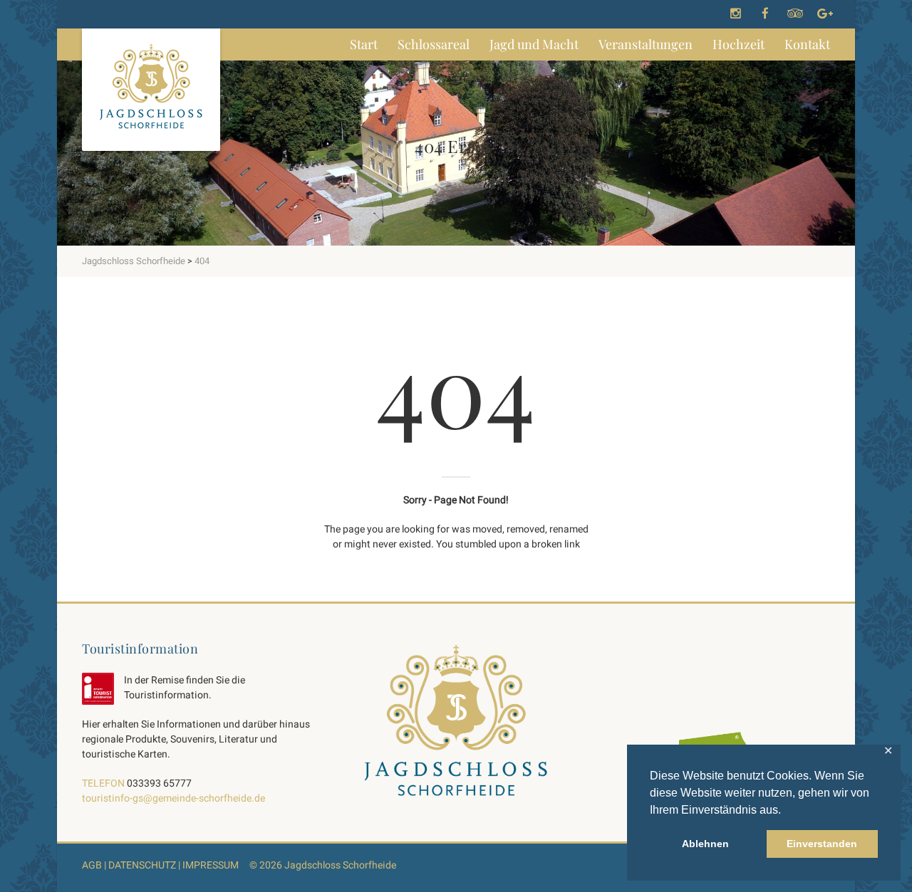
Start (364, 44)
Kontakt (807, 44)
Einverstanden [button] (822, 843)
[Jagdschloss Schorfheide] (151, 90)
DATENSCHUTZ (142, 865)
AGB (92, 865)
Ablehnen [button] (705, 843)
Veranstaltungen (645, 44)
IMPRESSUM (210, 865)
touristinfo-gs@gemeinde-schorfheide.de (173, 798)
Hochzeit (738, 44)
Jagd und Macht (534, 44)
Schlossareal (434, 44)
